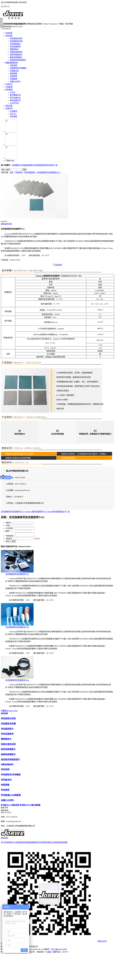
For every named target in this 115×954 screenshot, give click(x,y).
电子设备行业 (15, 98)
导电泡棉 (13, 65)
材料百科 (9, 106)
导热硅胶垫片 (15, 44)
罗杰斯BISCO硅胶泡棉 (10, 805)
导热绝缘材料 (20, 842)
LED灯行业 (14, 103)
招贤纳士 (49, 842)
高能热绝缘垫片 (16, 57)
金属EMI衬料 (15, 81)
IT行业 (12, 92)
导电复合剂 (14, 71)
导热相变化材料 (16, 38)
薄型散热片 (14, 49)
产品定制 (9, 87)
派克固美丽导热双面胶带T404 (17, 680)
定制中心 (11, 842)
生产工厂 (13, 114)
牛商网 (48, 952)
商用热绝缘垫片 (16, 55)
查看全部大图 (6, 224)
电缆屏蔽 (13, 73)
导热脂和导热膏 (16, 41)
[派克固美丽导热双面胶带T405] (17, 625)
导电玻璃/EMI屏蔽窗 (11, 795)
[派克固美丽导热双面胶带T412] (34, 218)
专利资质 (13, 116)
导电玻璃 (13, 79)
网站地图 (63, 842)
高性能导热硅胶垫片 (18, 60)
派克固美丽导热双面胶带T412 (48, 172)
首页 (11, 172)
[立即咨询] (57, 265)
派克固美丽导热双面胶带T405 (17, 627)
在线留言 (56, 842)
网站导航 (4, 838)
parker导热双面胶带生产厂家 (58, 512)
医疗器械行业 (15, 95)
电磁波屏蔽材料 (11, 63)
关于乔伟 (4, 842)
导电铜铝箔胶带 (40, 165)
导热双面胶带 (15, 46)
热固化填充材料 (16, 52)
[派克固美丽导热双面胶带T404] (17, 678)
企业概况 (13, 111)
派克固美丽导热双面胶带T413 (17, 574)
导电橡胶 (15, 165)
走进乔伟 (9, 108)
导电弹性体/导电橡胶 (18, 68)
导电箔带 (13, 76)
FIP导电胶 (23, 165)
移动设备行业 (15, 100)
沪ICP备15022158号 (59, 949)
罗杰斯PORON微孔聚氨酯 (30, 805)
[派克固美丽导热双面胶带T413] (17, 572)
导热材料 (9, 36)
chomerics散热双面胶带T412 (36, 512)
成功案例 (9, 90)
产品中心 (9, 84)
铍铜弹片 (30, 165)
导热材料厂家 (52, 165)
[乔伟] (13, 19)
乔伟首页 (9, 33)
